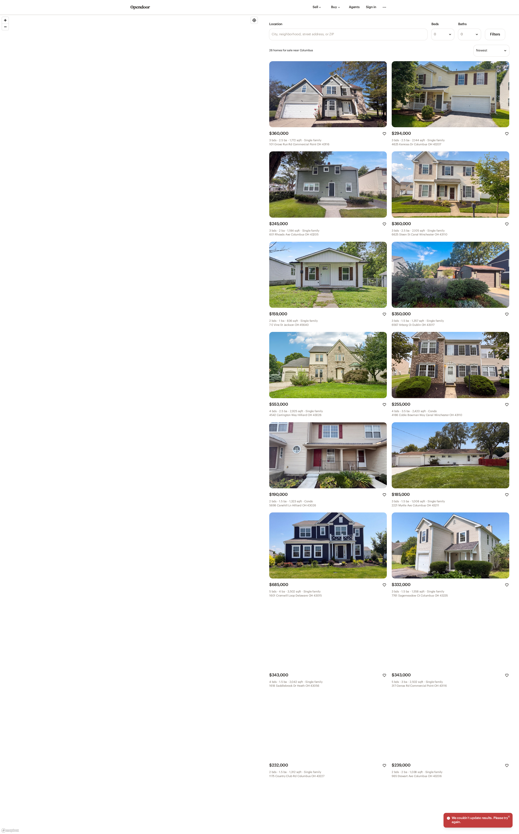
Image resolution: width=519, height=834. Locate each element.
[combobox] (442, 34)
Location (275, 24)
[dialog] (478, 820)
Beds (435, 24)
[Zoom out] (5, 27)
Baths (462, 24)
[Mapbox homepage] (10, 830)
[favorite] (384, 133)
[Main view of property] (328, 94)
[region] (130, 424)
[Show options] (450, 34)
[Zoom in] (5, 20)
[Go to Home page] (140, 7)
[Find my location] (254, 20)
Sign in (371, 7)
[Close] (509, 817)
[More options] (384, 7)
